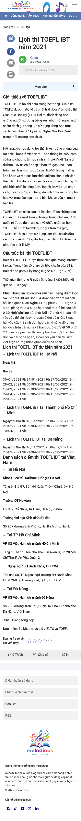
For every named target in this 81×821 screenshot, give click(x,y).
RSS (8, 715)
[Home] (11, 38)
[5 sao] (50, 640)
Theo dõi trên (30, 70)
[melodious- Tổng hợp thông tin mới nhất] (22, 6)
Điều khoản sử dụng (19, 680)
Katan (34, 58)
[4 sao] (45, 640)
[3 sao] (40, 640)
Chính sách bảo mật (19, 692)
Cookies (10, 704)
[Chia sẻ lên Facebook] (11, 51)
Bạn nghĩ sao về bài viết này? (13, 641)
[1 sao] (29, 640)
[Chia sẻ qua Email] (11, 63)
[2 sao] (35, 640)
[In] (11, 75)
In (67, 655)
